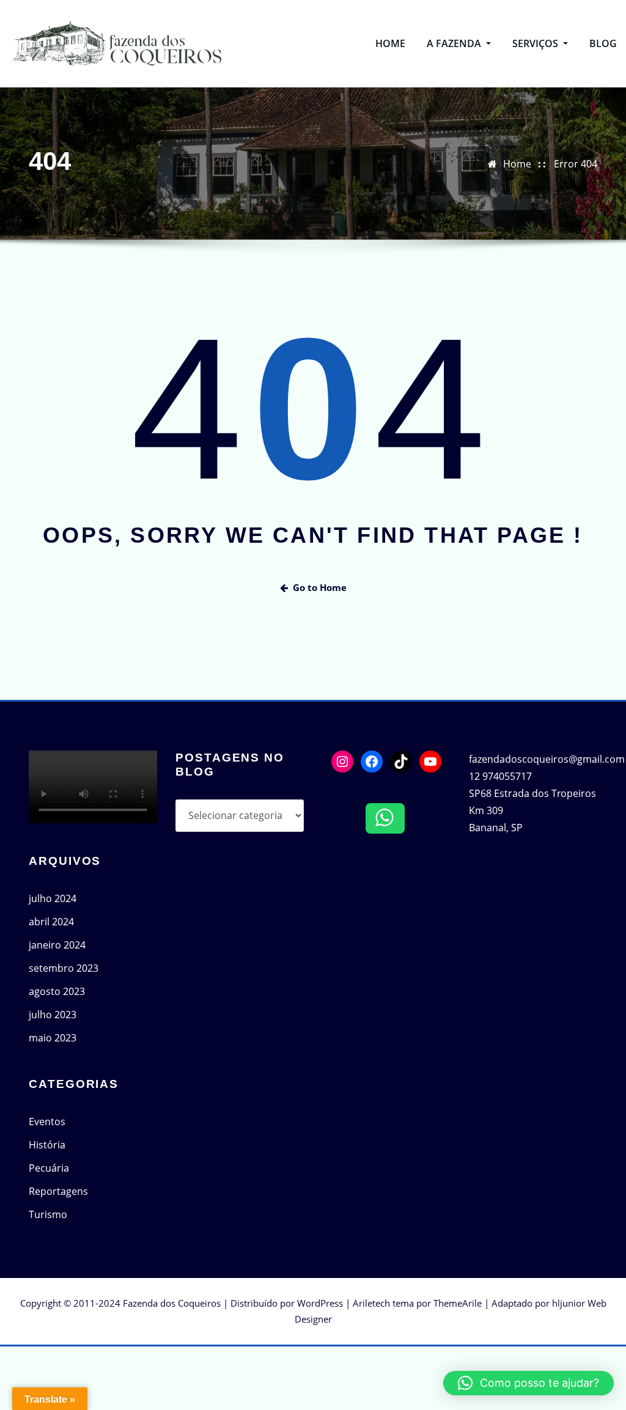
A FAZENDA (455, 43)
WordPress (320, 1303)
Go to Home (320, 587)
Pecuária (49, 1168)
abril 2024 (51, 921)
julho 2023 (52, 1014)
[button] (528, 1383)
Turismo (48, 1214)
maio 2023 (52, 1038)
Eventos (47, 1121)
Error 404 (575, 164)
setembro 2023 (63, 968)
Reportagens (58, 1191)
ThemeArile (457, 1303)
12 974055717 (500, 776)
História (47, 1144)
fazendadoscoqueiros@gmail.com (547, 759)
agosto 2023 (57, 991)
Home (517, 164)
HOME (390, 43)
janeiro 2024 (57, 945)
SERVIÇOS (536, 43)
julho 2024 (52, 898)
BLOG (603, 43)
